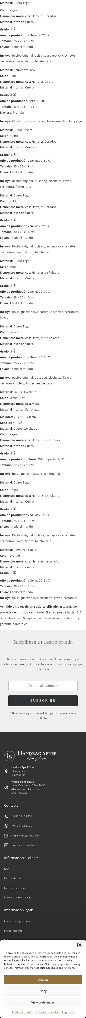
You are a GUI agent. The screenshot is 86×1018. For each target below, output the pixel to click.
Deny (43, 991)
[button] (80, 945)
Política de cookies (22, 1012)
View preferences (43, 1002)
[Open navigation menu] (78, 8)
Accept (43, 979)
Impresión (68, 1012)
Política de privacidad (47, 1012)
